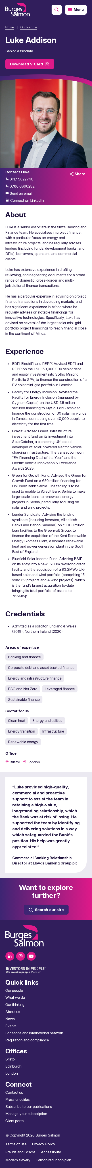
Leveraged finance (60, 689)
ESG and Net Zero (23, 689)
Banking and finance (24, 657)
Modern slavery (17, 1160)
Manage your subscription (26, 1113)
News (10, 1019)
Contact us (14, 1092)
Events (11, 1026)
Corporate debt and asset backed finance (41, 667)
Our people (14, 990)
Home (9, 27)
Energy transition (21, 731)
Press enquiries (17, 1099)
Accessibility (51, 1152)
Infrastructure (53, 731)
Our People (28, 27)
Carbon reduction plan (53, 1160)
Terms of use (16, 1144)
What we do (15, 997)
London (11, 1073)
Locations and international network (34, 1033)
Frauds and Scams (20, 1152)
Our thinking (14, 1004)
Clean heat (16, 720)
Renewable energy (23, 742)
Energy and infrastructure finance (35, 678)
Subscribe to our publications (28, 1106)
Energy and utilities (47, 720)
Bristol (10, 1059)
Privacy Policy (43, 1144)
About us (12, 1011)
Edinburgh (13, 1066)
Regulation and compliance (27, 1040)
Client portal (14, 1121)
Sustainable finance (24, 699)
